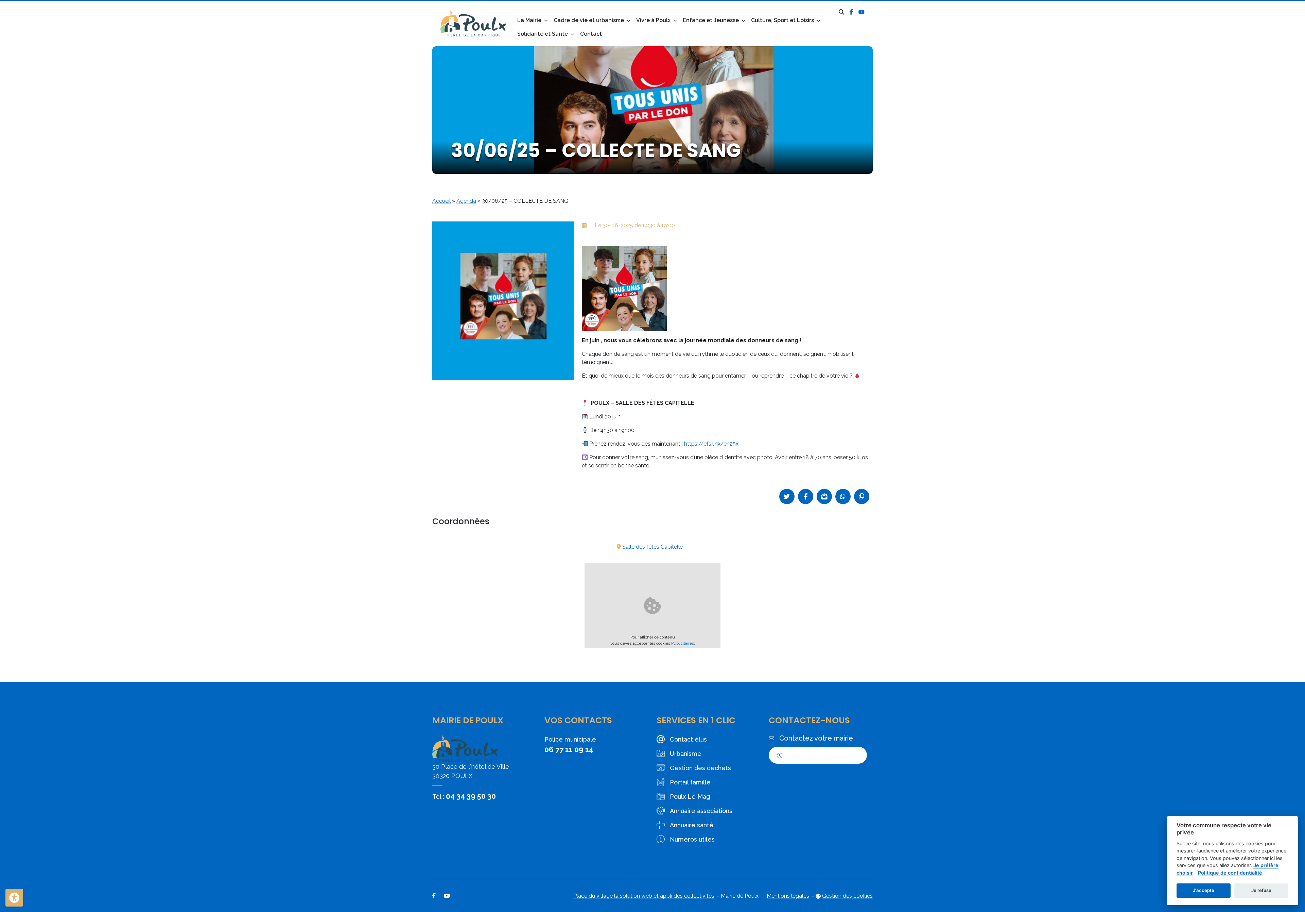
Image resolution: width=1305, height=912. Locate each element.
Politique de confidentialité (1230, 873)
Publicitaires (682, 643)
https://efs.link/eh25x (711, 444)
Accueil (441, 201)
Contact (591, 34)
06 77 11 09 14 (568, 749)
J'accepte (1203, 890)
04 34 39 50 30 (471, 796)
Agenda (466, 201)
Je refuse (1261, 890)
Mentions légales (788, 896)
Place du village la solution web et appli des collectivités (643, 896)
